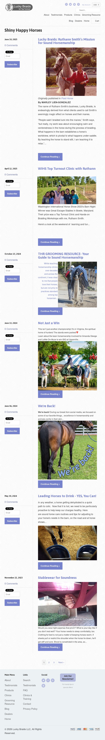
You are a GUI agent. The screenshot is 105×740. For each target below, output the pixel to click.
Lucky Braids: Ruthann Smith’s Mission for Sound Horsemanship (66, 41)
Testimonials (56, 14)
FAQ (25, 690)
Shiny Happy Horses (23, 30)
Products (68, 14)
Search (26, 680)
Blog (71, 20)
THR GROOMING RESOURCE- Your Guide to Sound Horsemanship (63, 255)
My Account (86, 5)
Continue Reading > (50, 156)
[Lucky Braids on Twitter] (70, 5)
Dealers (78, 20)
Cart (97, 20)
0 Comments (11, 45)
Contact (27, 703)
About (46, 14)
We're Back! (46, 406)
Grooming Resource (91, 14)
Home (86, 20)
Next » (61, 662)
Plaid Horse (67, 98)
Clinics (77, 14)
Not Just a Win (48, 323)
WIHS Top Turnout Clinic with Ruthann (67, 169)
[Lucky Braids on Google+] (53, 680)
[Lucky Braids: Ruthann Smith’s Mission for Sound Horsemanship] (73, 98)
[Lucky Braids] (20, 8)
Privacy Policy (30, 708)
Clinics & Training (27, 696)
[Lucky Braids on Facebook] (66, 5)
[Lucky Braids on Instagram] (43, 686)
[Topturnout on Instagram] (74, 5)
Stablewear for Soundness (57, 578)
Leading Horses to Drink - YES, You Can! (67, 496)
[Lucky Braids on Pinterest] (78, 5)
